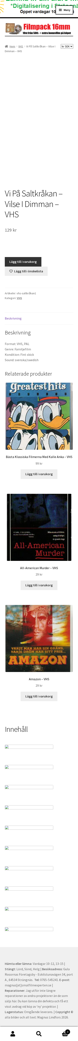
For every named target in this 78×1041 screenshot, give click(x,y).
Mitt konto (13, 1034)
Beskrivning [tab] (13, 318)
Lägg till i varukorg (23, 262)
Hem (12, 46)
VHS (20, 46)
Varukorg (60, 1030)
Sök (39, 1034)
